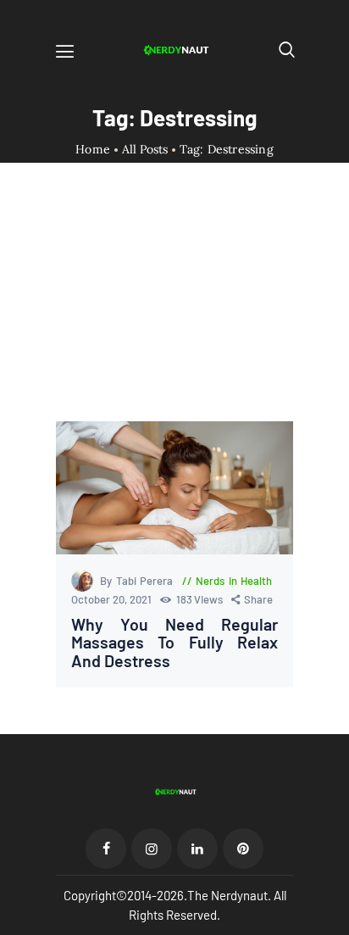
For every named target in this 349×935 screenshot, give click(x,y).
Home (92, 149)
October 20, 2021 (112, 599)
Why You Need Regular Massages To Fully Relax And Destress (174, 643)
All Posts (145, 149)
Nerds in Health (234, 580)
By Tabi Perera (138, 580)
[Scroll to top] (337, 923)
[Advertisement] (174, 307)
